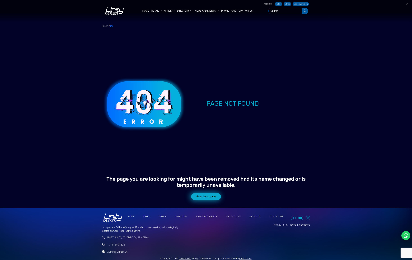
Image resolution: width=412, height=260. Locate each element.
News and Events (205, 11)
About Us (255, 216)
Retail (278, 4)
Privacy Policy (280, 224)
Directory (183, 11)
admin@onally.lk (117, 252)
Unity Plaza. (185, 258)
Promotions (228, 10)
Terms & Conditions (300, 224)
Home (145, 10)
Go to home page (206, 196)
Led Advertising (301, 4)
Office (287, 4)
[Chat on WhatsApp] (405, 235)
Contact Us (246, 10)
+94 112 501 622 (116, 244)
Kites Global (245, 258)
